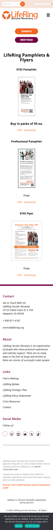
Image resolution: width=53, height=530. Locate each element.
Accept (19, 526)
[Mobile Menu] (48, 15)
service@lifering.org (13, 327)
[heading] (26, 31)
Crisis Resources (11, 401)
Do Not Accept (32, 526)
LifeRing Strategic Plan (15, 390)
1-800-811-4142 (11, 320)
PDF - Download (26, 130)
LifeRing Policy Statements (17, 395)
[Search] (22, 4)
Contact (7, 407)
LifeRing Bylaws (11, 384)
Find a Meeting (11, 378)
